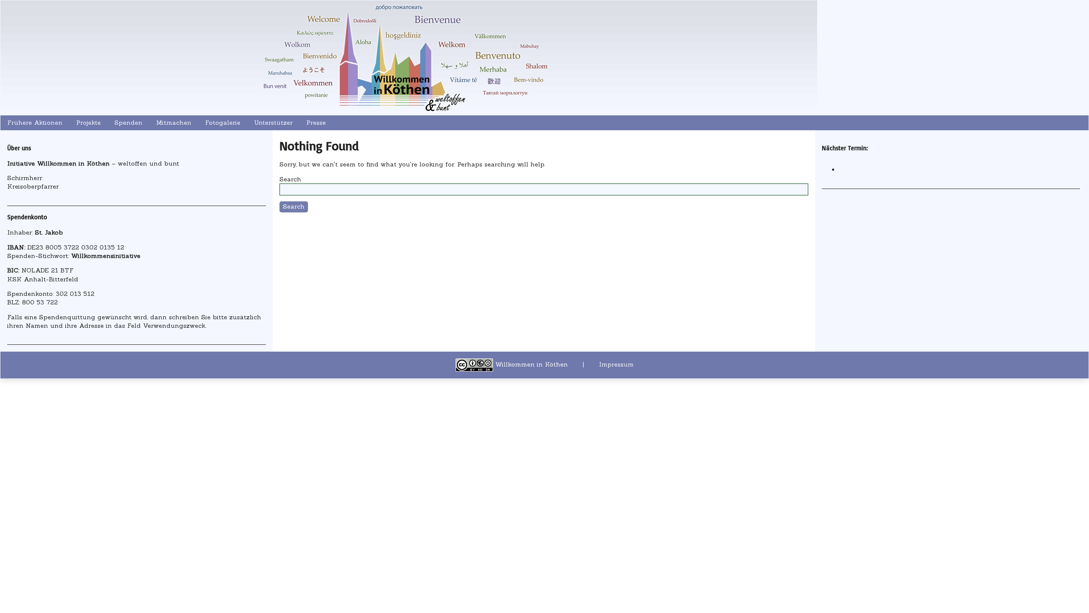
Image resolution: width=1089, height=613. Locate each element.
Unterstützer (273, 122)
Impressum (616, 365)
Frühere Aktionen (35, 122)
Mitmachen (173, 122)
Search (290, 179)
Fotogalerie (222, 122)
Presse (316, 122)
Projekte (88, 122)
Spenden (128, 122)
